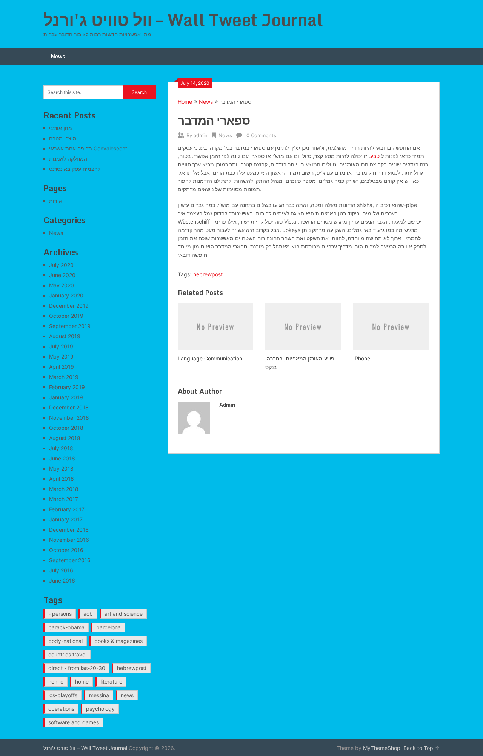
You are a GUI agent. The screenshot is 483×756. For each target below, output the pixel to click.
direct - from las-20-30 (76, 668)
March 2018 (63, 489)
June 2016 (62, 580)
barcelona (108, 627)
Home (185, 101)
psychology (100, 708)
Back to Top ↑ (421, 748)
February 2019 (67, 387)
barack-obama (66, 627)
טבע (375, 156)
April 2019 (61, 366)
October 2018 (66, 428)
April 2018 (61, 478)
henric (55, 681)
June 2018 (62, 458)
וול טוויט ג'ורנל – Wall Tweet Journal (183, 19)
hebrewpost (208, 274)
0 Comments (261, 135)
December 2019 (69, 305)
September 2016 (70, 560)
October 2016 (66, 550)
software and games (73, 722)
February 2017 (67, 509)
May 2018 (61, 468)
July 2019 (61, 346)
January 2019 (66, 397)
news (127, 695)
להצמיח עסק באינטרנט (74, 169)
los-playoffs (62, 695)
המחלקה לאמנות (68, 158)
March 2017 (63, 499)
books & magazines (118, 641)
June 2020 (62, 275)
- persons (60, 613)
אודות (55, 201)
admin (201, 135)
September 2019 (70, 326)
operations (61, 708)
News (58, 56)
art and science (124, 613)
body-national (65, 641)
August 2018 (64, 438)
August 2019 (64, 336)
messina (99, 695)
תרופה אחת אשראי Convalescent (88, 148)
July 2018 (61, 448)
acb (88, 613)
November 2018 (69, 417)
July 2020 (61, 265)
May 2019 (61, 356)
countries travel (67, 654)
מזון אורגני (60, 128)
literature (111, 681)
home (82, 681)
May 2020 (61, 285)
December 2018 (69, 407)
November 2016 (69, 540)
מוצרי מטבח (63, 138)
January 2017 (66, 519)
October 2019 (66, 316)
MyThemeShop (381, 748)
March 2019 (63, 377)
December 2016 (69, 529)
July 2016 (61, 570)
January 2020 (66, 295)
